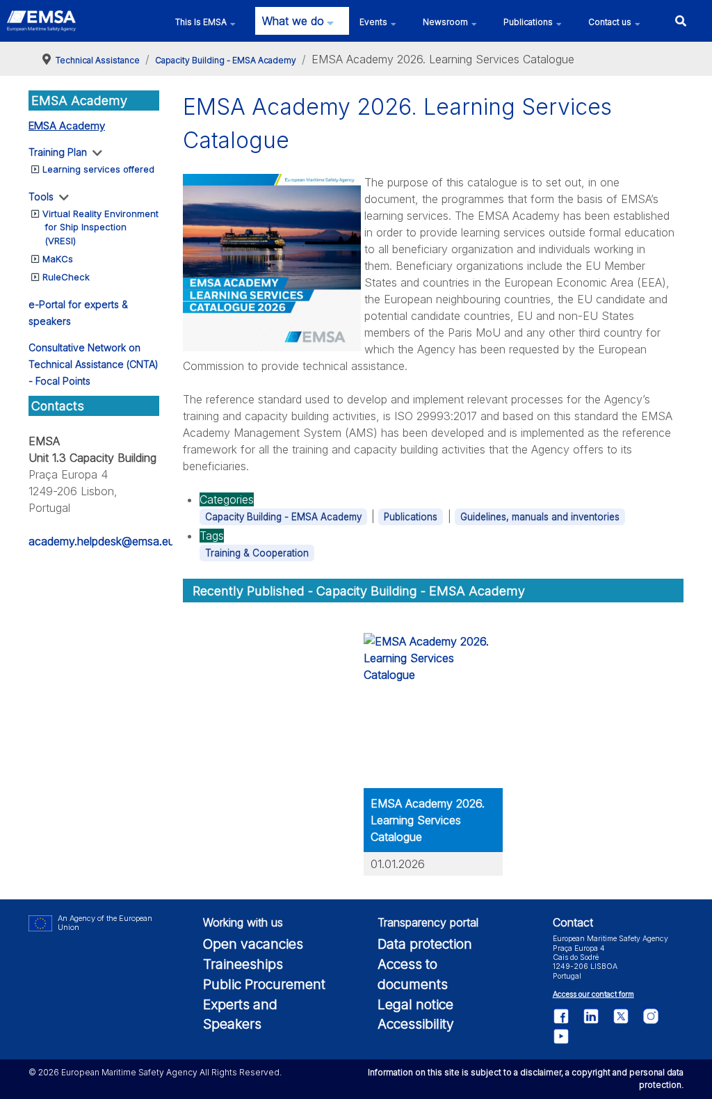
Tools (41, 196)
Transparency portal (428, 922)
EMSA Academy (67, 125)
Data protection (425, 944)
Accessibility (416, 1024)
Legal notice (415, 1004)
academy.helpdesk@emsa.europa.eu (121, 541)
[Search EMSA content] (680, 20)
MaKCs (57, 258)
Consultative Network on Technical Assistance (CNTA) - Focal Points (94, 364)
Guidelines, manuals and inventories (540, 516)
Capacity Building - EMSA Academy (283, 516)
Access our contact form (593, 994)
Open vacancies (253, 944)
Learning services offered (98, 169)
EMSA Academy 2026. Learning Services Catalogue (428, 820)
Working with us (243, 922)
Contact (573, 922)
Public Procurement (264, 984)
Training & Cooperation (257, 553)
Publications (410, 516)
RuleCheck (66, 276)
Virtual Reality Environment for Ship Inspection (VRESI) (100, 227)
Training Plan (58, 152)
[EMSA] (41, 20)
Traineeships (243, 964)
